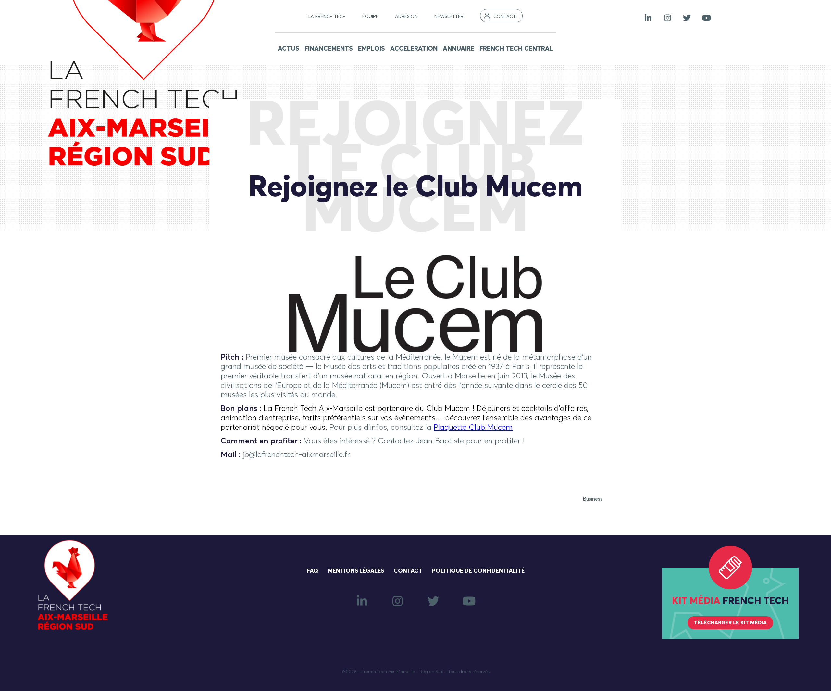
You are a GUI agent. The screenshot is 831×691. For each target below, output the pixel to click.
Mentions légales (356, 571)
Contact (504, 16)
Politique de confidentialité (478, 571)
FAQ (312, 571)
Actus (288, 48)
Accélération (414, 48)
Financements (328, 48)
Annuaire (458, 48)
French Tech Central (516, 48)
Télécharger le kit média (730, 622)
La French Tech (327, 16)
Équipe (370, 16)
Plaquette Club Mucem (473, 427)
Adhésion (406, 16)
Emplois (371, 48)
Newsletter (449, 16)
